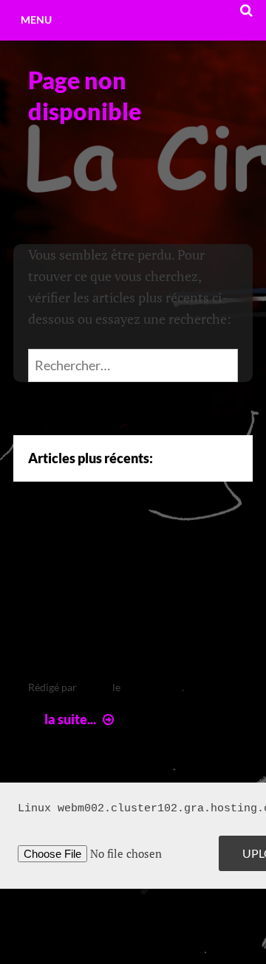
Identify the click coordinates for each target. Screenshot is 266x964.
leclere (94, 687)
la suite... (80, 719)
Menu (36, 19)
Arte (53, 545)
